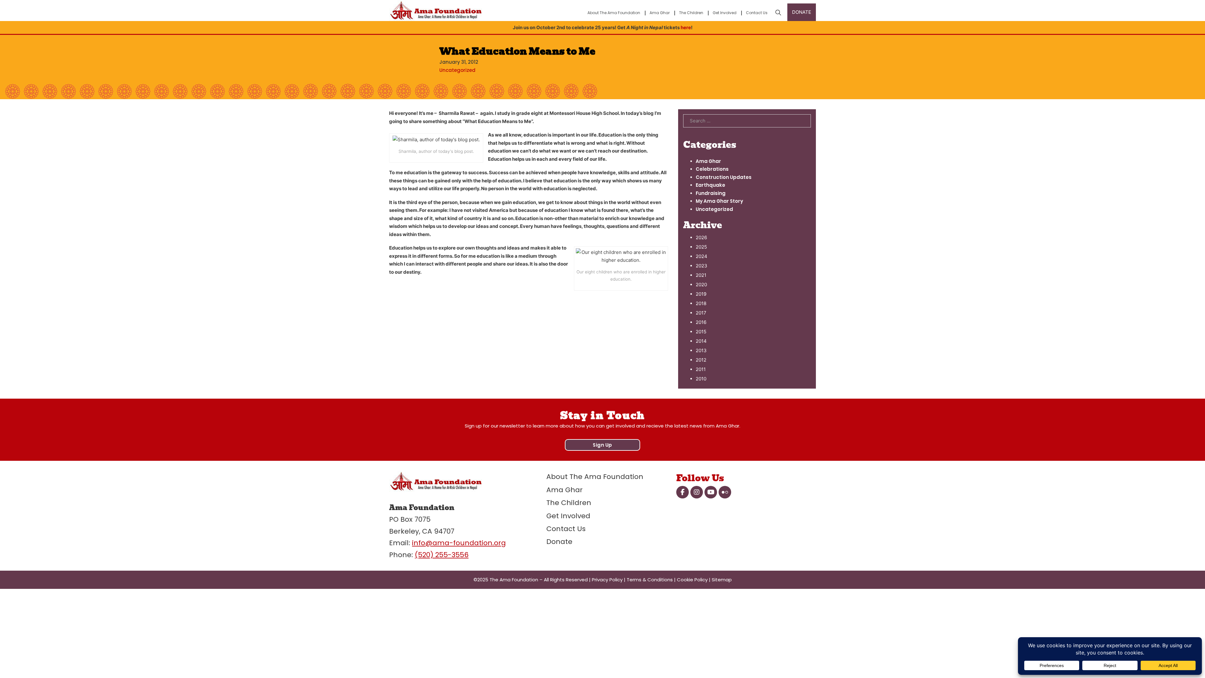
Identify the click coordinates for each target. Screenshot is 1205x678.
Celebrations (712, 169)
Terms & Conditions (650, 579)
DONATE (801, 12)
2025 (701, 247)
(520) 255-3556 (442, 555)
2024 (701, 256)
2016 (701, 322)
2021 (701, 275)
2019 (701, 294)
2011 (701, 369)
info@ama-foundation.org (459, 543)
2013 (701, 350)
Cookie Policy (692, 579)
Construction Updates (724, 177)
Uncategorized (457, 70)
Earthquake (710, 185)
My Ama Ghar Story (719, 201)
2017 (701, 313)
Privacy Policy (607, 579)
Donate (559, 541)
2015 (701, 332)
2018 (701, 303)
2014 (701, 341)
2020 (701, 285)
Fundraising (711, 193)
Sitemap (722, 579)
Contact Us (757, 12)
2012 (701, 360)
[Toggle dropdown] (778, 12)
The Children (691, 12)
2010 (701, 379)
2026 (701, 237)
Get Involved (724, 12)
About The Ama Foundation (613, 12)
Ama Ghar (660, 12)
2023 (701, 266)
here (686, 27)
